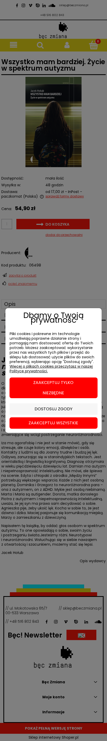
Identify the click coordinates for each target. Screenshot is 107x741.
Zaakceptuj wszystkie (53, 423)
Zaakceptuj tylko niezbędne (53, 388)
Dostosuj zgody (53, 409)
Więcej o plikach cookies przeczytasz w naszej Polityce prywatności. (51, 369)
